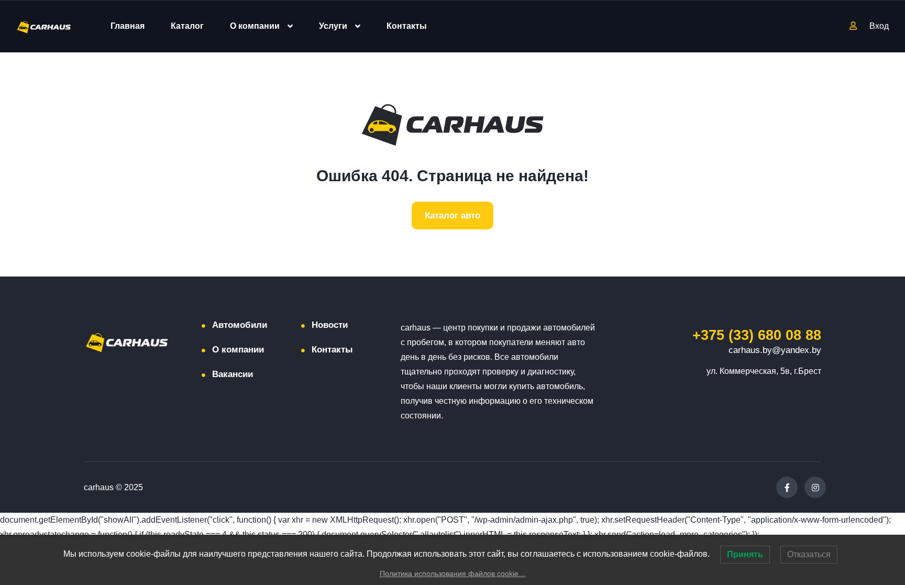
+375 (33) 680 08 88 (756, 335)
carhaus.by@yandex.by (775, 350)
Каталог (187, 25)
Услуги (333, 25)
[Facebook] (787, 487)
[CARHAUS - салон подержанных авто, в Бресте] (44, 26)
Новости (330, 325)
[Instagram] (815, 487)
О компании (255, 25)
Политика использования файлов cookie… (453, 573)
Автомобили (239, 325)
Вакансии (232, 374)
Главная (128, 25)
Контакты (407, 25)
